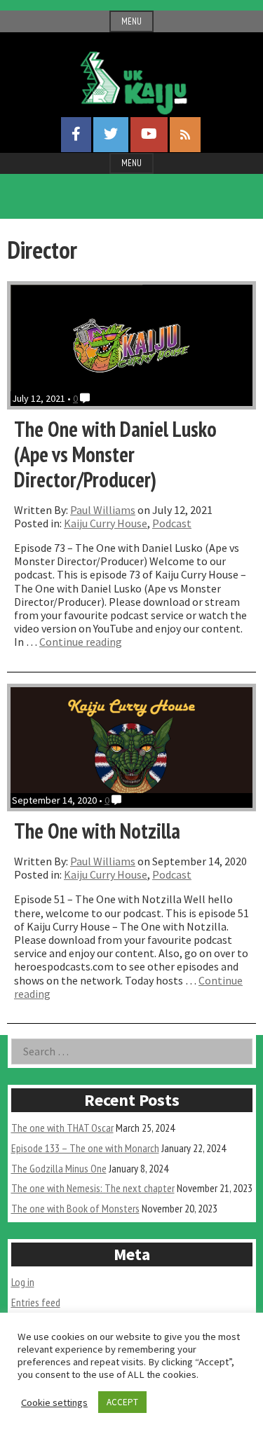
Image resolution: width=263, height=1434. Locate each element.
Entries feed (35, 1302)
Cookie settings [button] (54, 1402)
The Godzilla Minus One (59, 1168)
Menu (131, 21)
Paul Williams (102, 510)
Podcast (171, 523)
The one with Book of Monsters (75, 1208)
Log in (22, 1282)
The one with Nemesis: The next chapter (93, 1188)
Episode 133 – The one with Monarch (85, 1148)
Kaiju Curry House (105, 523)
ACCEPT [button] (122, 1402)
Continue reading (80, 642)
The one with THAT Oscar (62, 1128)
